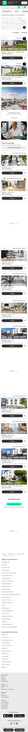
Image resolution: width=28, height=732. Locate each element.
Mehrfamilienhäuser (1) (7, 624)
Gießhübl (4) (4, 648)
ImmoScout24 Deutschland (7, 689)
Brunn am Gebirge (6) (7, 645)
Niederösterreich (20, 553)
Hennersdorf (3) (5, 653)
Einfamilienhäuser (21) (7, 583)
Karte (9, 730)
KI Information (6, 697)
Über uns (3, 676)
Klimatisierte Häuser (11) (7, 602)
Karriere (3, 678)
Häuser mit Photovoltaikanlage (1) (9, 627)
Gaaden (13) (4, 634)
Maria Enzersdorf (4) (6, 651)
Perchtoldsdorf (6, 11)
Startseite (4, 553)
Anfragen (12, 57)
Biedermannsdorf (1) (6, 661)
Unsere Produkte (5, 702)
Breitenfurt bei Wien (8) (7, 640)
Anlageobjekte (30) (6, 578)
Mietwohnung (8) (5, 608)
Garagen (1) (4, 621)
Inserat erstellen (4, 703)
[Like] (24, 57)
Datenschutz (4, 695)
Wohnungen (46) (5, 570)
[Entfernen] (11, 11)
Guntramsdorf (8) (6, 642)
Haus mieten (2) (5, 613)
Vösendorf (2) (5, 659)
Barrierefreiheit (4, 681)
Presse (2, 687)
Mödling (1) (4, 667)
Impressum (3, 679)
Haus (16, 11)
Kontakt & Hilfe (4, 686)
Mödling (5, 555)
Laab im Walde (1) (6, 664)
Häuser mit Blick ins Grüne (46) (9, 572)
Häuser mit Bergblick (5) (7, 610)
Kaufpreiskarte (4, 705)
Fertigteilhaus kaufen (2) (7, 616)
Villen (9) (4, 605)
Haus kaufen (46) (5, 567)
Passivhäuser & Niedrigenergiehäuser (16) (11, 594)
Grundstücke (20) (6, 589)
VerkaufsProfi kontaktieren (14, 147)
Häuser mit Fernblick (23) (7, 581)
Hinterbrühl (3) (5, 656)
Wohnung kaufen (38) (7, 575)
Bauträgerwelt (4, 706)
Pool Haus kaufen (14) (7, 597)
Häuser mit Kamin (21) (7, 586)
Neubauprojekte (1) (6, 618)
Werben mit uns (4, 708)
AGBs (2, 694)
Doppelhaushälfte (11, 553)
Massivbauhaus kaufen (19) (8, 591)
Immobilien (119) (5, 562)
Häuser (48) (4, 564)
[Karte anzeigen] (14, 23)
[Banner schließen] (1, 2)
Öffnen (24, 2)
